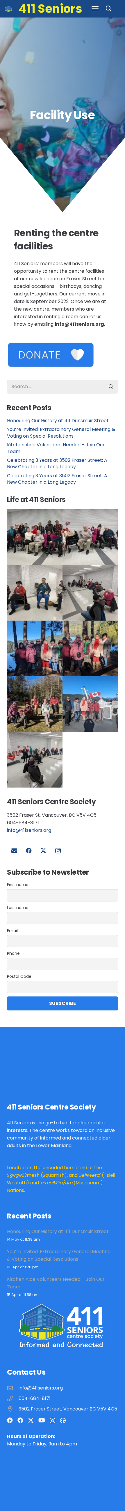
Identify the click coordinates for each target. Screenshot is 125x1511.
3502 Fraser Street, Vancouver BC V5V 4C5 (68, 1409)
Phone (13, 953)
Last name (17, 908)
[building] (8, 9)
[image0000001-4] (35, 704)
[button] (95, 8)
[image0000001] (35, 648)
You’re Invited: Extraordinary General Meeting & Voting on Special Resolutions (61, 432)
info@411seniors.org (29, 830)
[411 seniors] (90, 704)
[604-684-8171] (13, 1398)
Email (12, 931)
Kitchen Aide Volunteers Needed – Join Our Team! (56, 448)
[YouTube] (41, 1420)
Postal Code (19, 976)
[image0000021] (35, 593)
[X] (43, 850)
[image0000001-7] (90, 648)
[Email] (14, 850)
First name (17, 884)
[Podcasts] (63, 1420)
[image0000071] (35, 537)
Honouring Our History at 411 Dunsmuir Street (58, 420)
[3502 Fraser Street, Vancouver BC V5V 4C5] (13, 1409)
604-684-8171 (35, 1398)
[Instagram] (58, 850)
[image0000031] (90, 537)
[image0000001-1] (90, 593)
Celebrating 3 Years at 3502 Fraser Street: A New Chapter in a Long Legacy (57, 463)
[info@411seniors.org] (13, 1388)
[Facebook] (29, 850)
